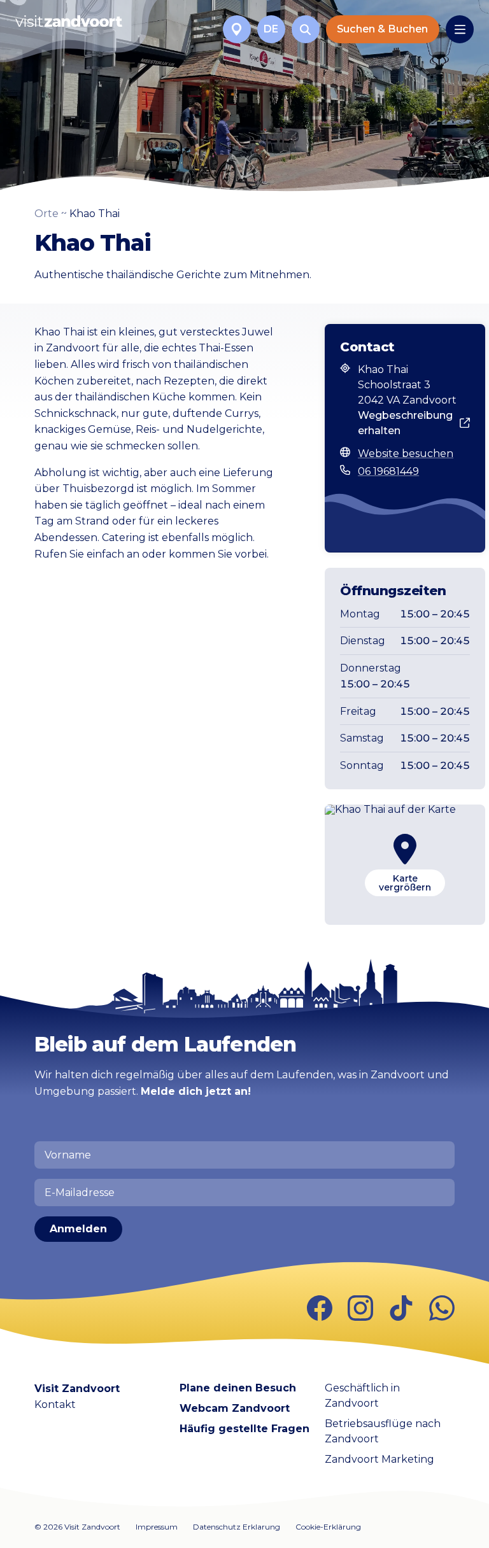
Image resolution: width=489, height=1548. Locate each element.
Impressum (157, 1526)
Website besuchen (405, 453)
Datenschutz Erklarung (236, 1526)
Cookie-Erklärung (328, 1526)
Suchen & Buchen (382, 29)
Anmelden (78, 1229)
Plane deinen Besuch (238, 1388)
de (271, 29)
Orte (46, 214)
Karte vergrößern (405, 883)
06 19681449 (388, 471)
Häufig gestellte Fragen (244, 1429)
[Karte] (237, 29)
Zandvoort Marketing (379, 1459)
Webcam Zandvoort (235, 1408)
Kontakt (55, 1404)
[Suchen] (306, 29)
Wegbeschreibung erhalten (405, 423)
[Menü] (460, 29)
